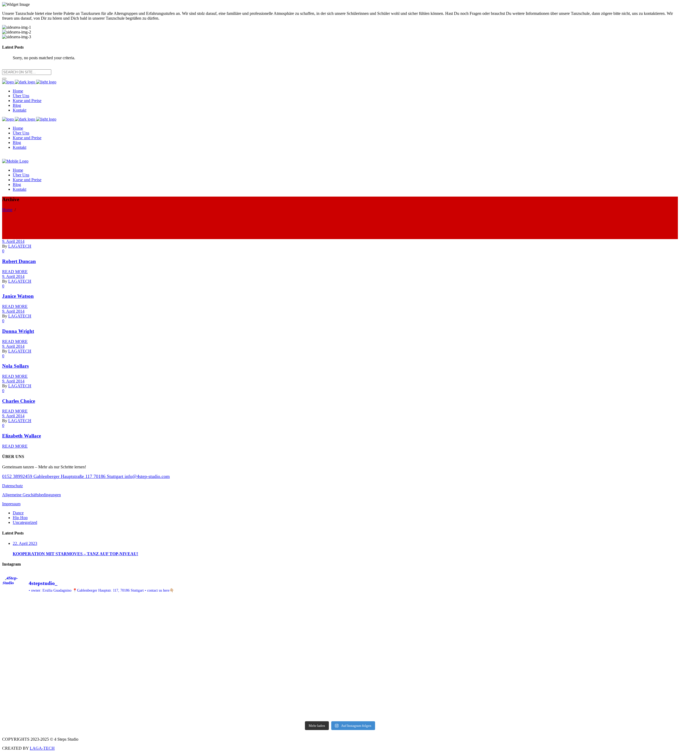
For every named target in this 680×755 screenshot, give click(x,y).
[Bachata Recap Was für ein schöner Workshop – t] (594, 636)
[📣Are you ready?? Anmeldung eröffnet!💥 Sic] (594, 669)
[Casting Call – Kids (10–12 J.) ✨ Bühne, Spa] (594, 608)
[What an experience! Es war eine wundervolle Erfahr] (85, 643)
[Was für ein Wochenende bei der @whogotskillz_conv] (424, 633)
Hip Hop (20, 517)
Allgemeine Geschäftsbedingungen (31, 495)
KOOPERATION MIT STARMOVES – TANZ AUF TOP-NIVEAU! (75, 554)
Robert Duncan (19, 261)
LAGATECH (19, 246)
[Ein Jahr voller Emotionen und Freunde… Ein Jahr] (85, 705)
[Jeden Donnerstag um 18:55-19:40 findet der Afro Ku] (424, 697)
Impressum (11, 504)
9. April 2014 (13, 241)
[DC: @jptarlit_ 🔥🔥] (255, 664)
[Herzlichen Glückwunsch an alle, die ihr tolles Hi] (85, 613)
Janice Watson (18, 296)
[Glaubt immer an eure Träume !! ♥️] (85, 682)
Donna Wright (18, 331)
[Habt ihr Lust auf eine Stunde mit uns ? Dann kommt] (594, 685)
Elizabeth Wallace (21, 436)
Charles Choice (18, 401)
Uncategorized (25, 522)
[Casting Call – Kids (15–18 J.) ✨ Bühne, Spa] (424, 608)
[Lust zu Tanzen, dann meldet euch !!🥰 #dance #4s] (424, 667)
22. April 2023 (25, 543)
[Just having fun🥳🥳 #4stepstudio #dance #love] (255, 682)
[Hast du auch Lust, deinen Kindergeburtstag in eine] (255, 631)
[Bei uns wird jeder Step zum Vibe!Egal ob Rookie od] (424, 685)
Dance (18, 513)
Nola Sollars (15, 366)
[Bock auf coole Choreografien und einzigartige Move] (594, 704)
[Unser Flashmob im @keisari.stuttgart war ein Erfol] (85, 667)
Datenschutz (12, 485)
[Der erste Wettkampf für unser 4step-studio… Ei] (255, 697)
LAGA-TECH (42, 748)
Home (7, 209)
